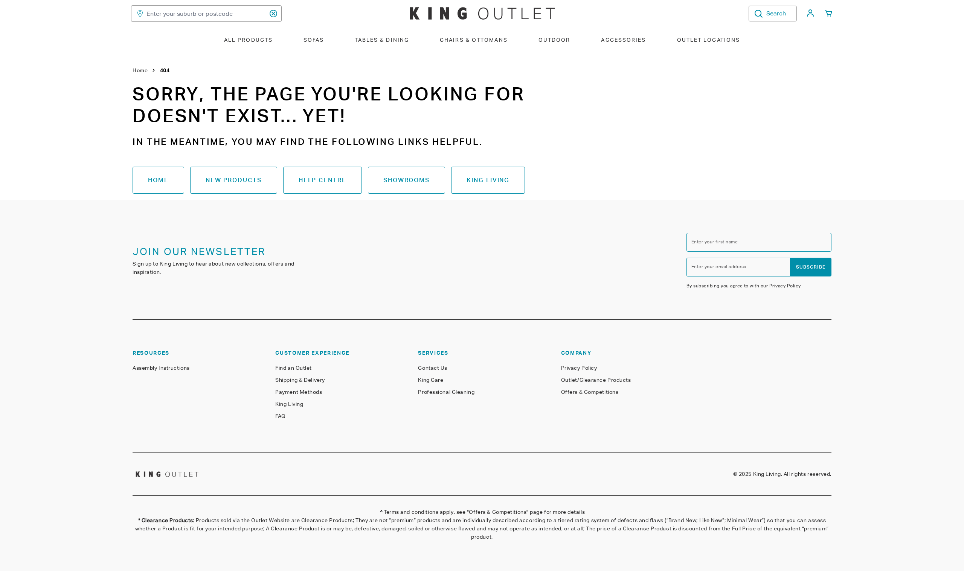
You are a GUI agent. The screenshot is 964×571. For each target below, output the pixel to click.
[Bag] (828, 14)
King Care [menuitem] (430, 380)
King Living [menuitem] (289, 404)
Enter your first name (714, 241)
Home (158, 180)
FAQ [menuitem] (280, 416)
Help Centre (322, 180)
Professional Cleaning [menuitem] (446, 392)
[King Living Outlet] (482, 13)
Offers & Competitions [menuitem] (590, 392)
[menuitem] (810, 15)
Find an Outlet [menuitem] (293, 368)
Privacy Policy (785, 286)
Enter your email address (718, 266)
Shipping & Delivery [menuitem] (300, 380)
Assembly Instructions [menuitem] (161, 368)
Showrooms (406, 180)
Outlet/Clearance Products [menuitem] (596, 380)
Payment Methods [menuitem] (298, 392)
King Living (488, 180)
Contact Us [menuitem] (432, 368)
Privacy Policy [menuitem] (579, 368)
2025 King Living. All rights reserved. (785, 474)
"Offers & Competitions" (498, 512)
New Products (234, 180)
